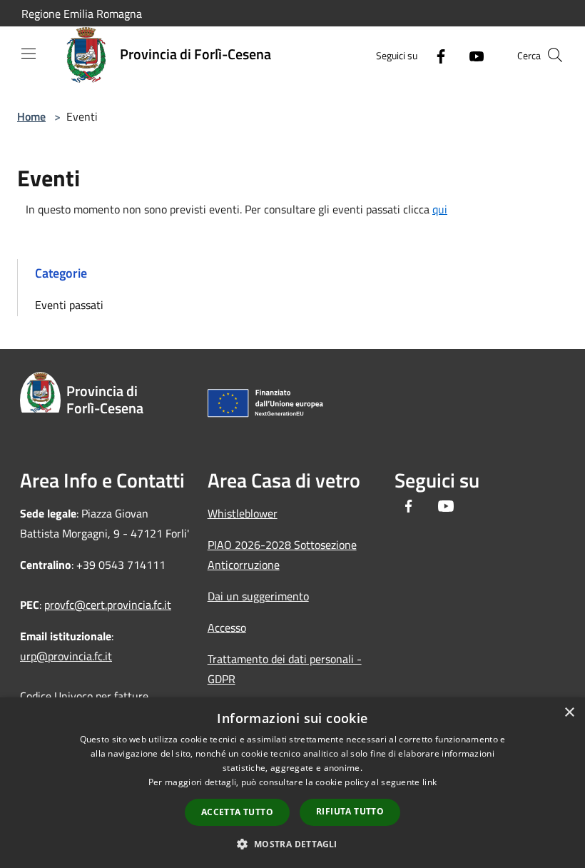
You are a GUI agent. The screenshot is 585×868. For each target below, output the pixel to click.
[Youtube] (471, 55)
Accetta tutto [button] (237, 812)
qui (439, 209)
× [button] (569, 712)
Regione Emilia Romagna (81, 13)
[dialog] (292, 782)
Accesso (227, 627)
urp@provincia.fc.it (66, 656)
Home (31, 116)
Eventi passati (69, 304)
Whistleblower (243, 513)
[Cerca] (555, 55)
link (429, 782)
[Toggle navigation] (28, 53)
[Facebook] (435, 55)
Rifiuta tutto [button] (350, 811)
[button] (292, 844)
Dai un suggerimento (258, 596)
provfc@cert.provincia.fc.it (107, 604)
